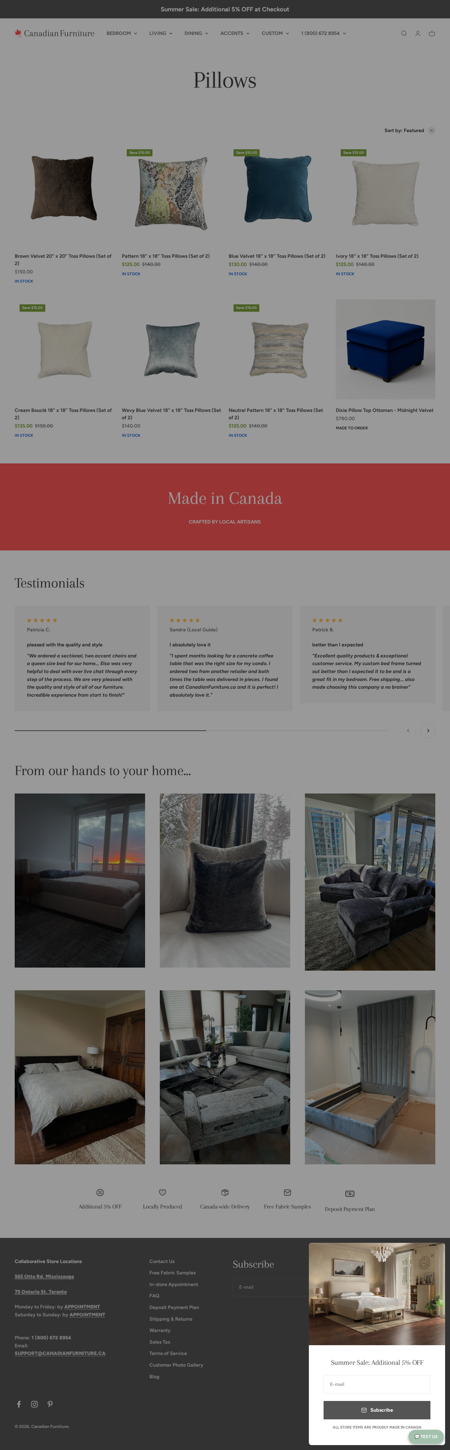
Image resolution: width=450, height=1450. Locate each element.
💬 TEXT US (426, 1436)
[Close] (432, 1255)
